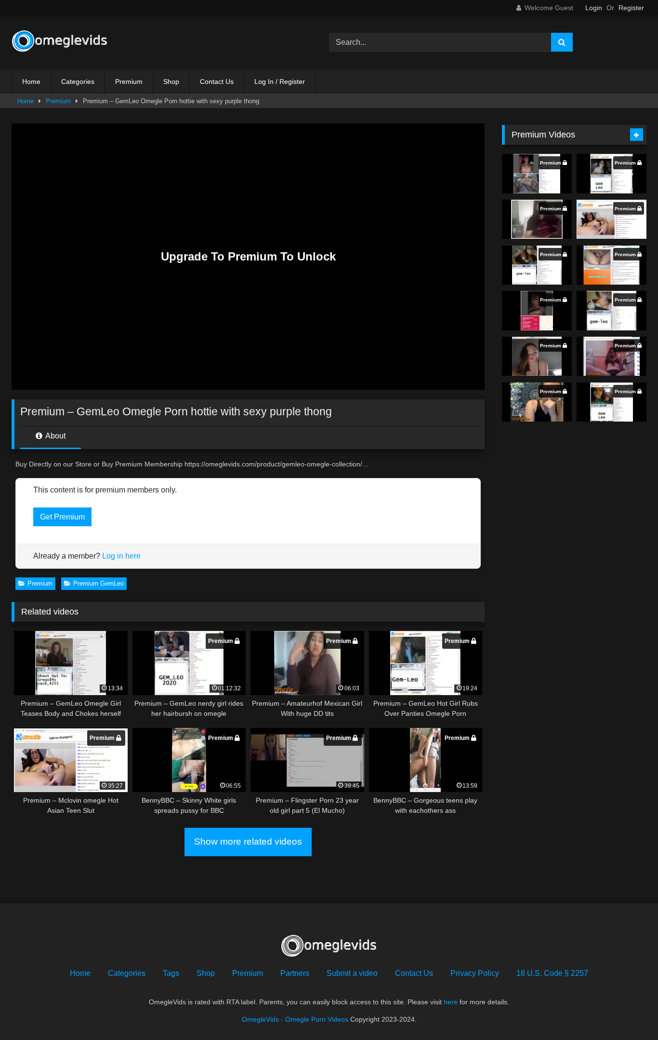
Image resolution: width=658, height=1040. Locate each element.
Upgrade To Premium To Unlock (248, 256)
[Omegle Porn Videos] (60, 42)
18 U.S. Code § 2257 (552, 973)
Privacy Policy (474, 973)
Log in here (121, 556)
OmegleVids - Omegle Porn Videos (295, 1019)
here (451, 1002)
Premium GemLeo (98, 583)
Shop (171, 81)
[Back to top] (628, 1011)
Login (593, 8)
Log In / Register (279, 81)
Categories (77, 81)
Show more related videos (248, 841)
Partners (294, 973)
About (55, 436)
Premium (129, 81)
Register (631, 8)
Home (31, 81)
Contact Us (217, 81)
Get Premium (62, 517)
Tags (171, 973)
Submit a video (352, 973)
